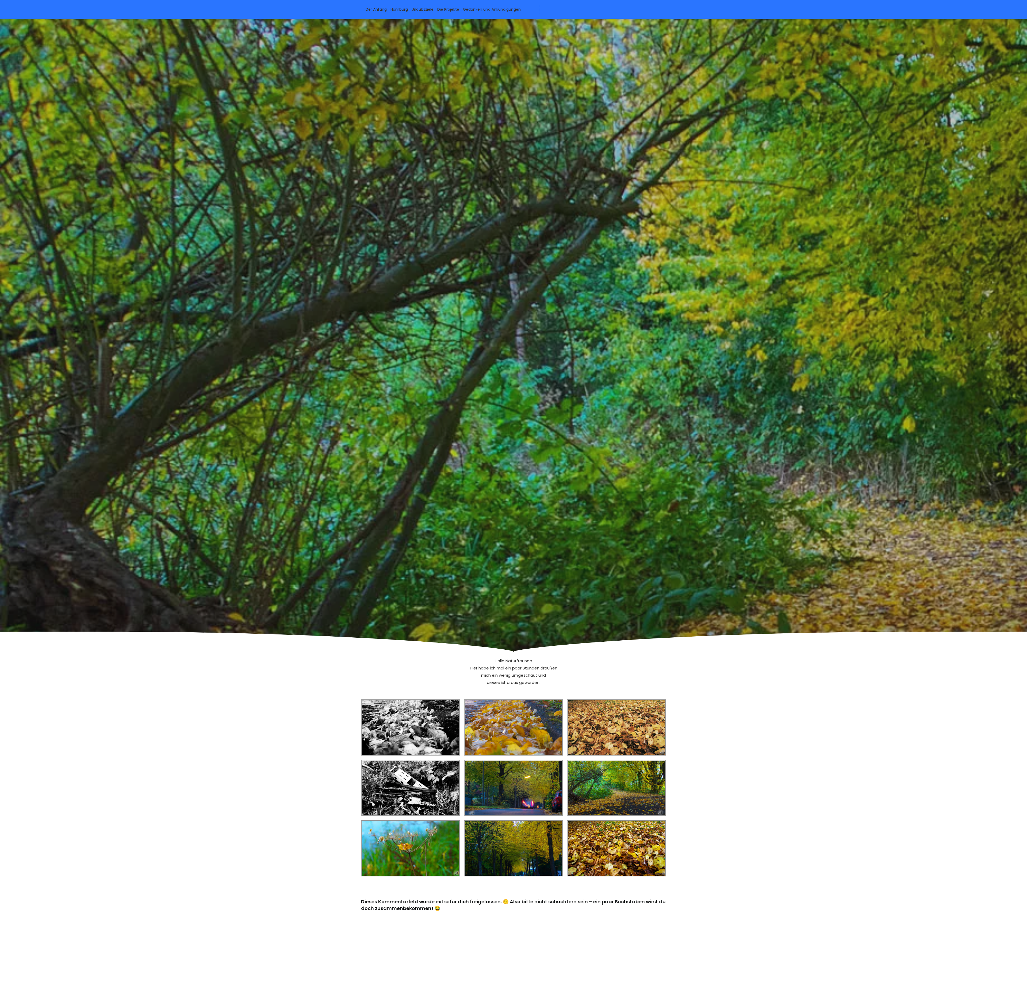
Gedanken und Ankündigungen (492, 9)
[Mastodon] (566, 9)
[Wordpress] (557, 9)
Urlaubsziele (423, 9)
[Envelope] (547, 9)
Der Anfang (376, 9)
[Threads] (576, 9)
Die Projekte (448, 9)
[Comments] (586, 9)
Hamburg (399, 9)
